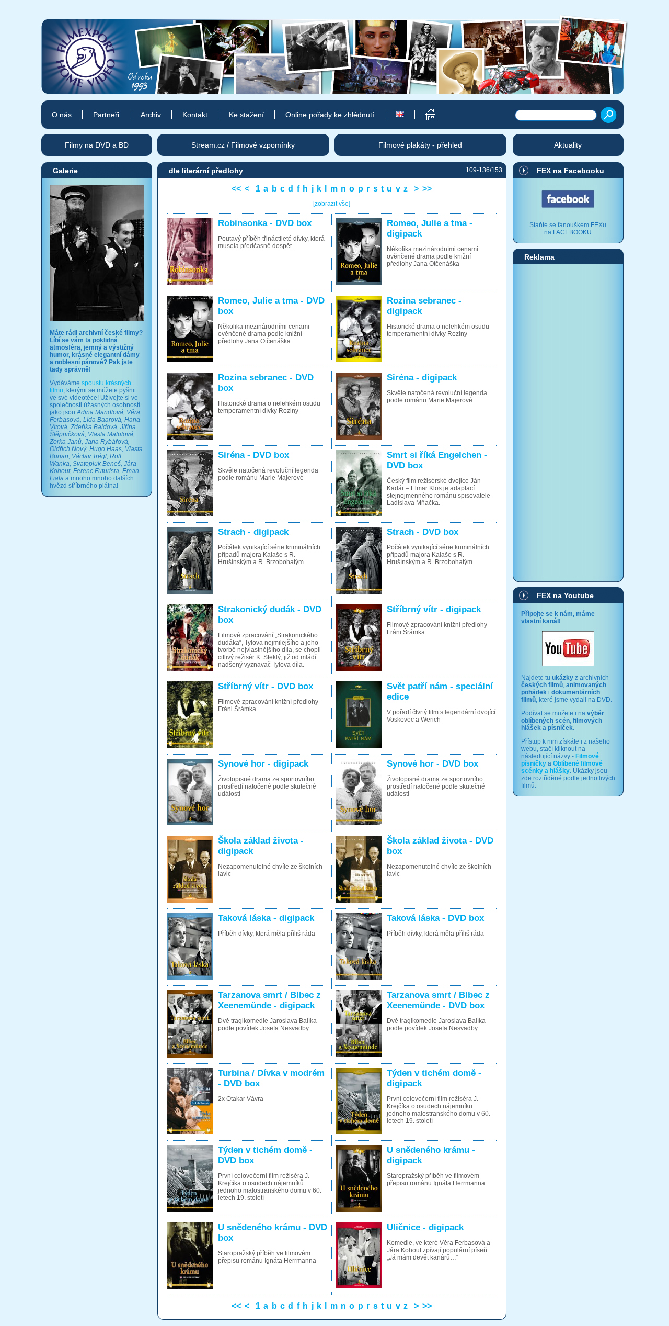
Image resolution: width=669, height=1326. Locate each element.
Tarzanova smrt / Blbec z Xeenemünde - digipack (269, 1000)
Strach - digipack (253, 532)
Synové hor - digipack (263, 764)
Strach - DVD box (422, 532)
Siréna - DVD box (253, 455)
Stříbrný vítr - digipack (434, 609)
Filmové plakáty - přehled (420, 145)
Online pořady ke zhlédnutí (329, 114)
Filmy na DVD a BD (97, 145)
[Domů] (425, 114)
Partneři (106, 114)
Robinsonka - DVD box (265, 223)
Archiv (151, 114)
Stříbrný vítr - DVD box (265, 686)
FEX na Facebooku (570, 170)
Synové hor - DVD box (432, 764)
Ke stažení (246, 114)
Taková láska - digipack (266, 918)
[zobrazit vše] (331, 203)
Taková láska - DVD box (435, 918)
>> (427, 188)
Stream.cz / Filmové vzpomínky (243, 145)
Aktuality (568, 145)
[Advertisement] (568, 422)
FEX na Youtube (565, 595)
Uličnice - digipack (425, 1227)
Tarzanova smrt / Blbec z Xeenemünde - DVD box (438, 1000)
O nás (62, 114)
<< (236, 188)
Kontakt (194, 114)
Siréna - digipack (422, 378)
